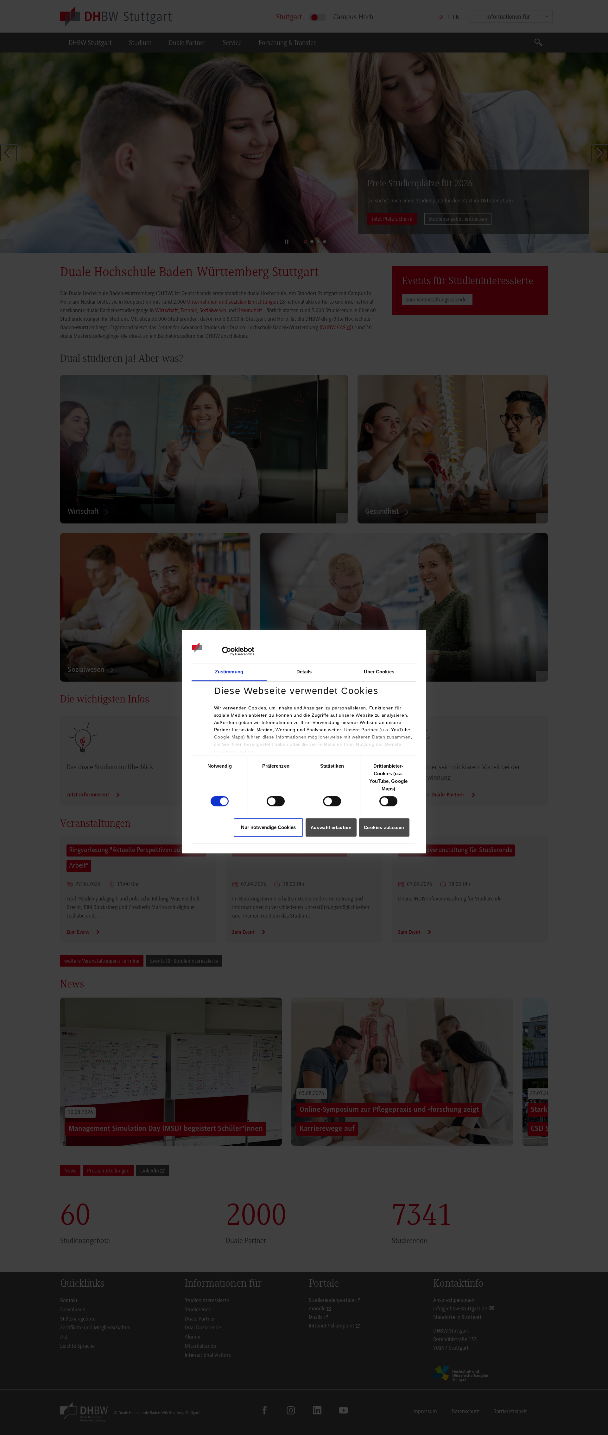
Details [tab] (304, 671)
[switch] (276, 801)
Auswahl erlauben (331, 827)
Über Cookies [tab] (379, 671)
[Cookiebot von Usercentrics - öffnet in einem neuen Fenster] (226, 651)
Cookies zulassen (384, 827)
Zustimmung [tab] (229, 671)
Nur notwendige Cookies (268, 827)
